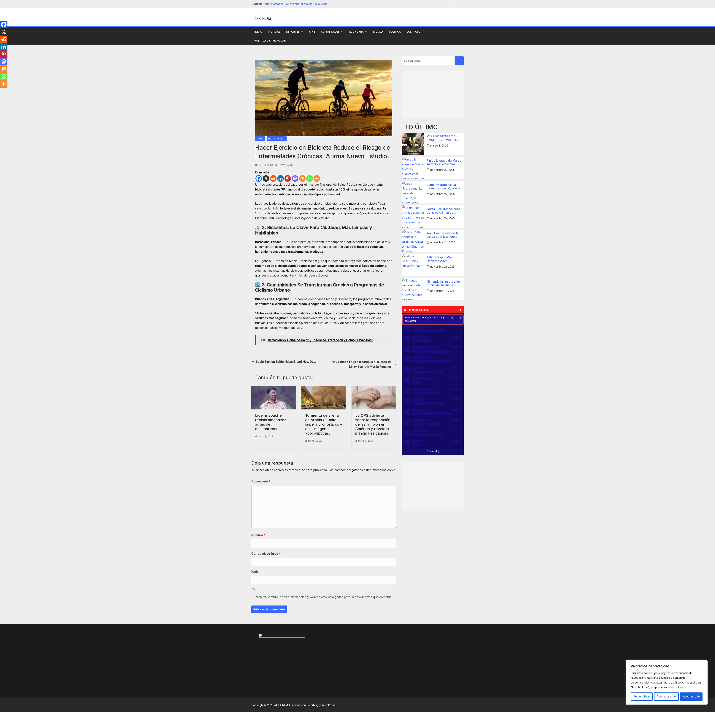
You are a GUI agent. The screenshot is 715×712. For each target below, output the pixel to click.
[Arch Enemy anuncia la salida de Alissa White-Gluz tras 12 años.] (413, 241)
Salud (260, 139)
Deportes (292, 31)
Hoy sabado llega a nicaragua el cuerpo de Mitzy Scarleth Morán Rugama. (362, 364)
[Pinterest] (288, 178)
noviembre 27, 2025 (442, 169)
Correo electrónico (266, 553)
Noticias (274, 31)
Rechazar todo (666, 696)
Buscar (459, 61)
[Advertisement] (433, 94)
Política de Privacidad (270, 40)
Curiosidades (330, 31)
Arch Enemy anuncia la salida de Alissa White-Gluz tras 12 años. (443, 235)
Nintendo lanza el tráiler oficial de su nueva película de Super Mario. (444, 283)
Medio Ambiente (276, 139)
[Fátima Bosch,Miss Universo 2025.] (413, 265)
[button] (301, 31)
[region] (667, 682)
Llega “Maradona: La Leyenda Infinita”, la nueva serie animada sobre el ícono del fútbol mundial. (445, 186)
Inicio (258, 31)
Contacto (413, 31)
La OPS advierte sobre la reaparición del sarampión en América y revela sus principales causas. (373, 424)
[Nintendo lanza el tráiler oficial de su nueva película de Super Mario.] (413, 289)
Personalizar (641, 696)
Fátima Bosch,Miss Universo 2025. (440, 259)
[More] (317, 178)
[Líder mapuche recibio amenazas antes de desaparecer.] (273, 388)
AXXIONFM (262, 18)
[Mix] (302, 178)
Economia (356, 31)
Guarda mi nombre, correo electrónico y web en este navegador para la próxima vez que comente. (321, 597)
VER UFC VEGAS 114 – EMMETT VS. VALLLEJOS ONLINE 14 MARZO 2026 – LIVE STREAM (445, 138)
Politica (395, 31)
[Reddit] (273, 178)
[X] (266, 178)
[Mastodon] (295, 178)
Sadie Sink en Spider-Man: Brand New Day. (286, 361)
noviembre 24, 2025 (442, 242)
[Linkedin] (280, 178)
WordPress (328, 705)
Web (254, 571)
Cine (312, 31)
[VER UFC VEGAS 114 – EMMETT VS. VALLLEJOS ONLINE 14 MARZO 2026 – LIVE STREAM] (413, 144)
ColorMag (312, 705)
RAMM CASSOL (286, 165)
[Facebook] (258, 178)
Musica (378, 31)
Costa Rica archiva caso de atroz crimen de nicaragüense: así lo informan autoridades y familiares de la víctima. (443, 210)
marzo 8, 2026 (439, 145)
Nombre (258, 535)
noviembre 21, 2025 (442, 266)
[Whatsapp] (309, 178)
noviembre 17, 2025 (442, 290)
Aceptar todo (691, 696)
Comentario (260, 481)
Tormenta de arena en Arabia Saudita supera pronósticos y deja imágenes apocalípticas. (323, 424)
